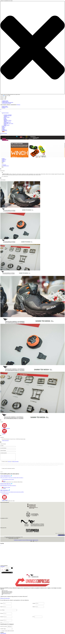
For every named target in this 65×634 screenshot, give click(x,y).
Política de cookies (4, 106)
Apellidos (34, 603)
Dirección (2, 620)
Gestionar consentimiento (4, 565)
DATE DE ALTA (4, 130)
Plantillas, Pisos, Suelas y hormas (8, 123)
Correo (16, 561)
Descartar (4, 104)
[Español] (3, 131)
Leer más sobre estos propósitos (6, 103)
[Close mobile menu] (0, 111)
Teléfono (34, 606)
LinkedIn (50, 554)
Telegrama (16, 554)
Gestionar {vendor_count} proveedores (7, 102)
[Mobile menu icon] (32, 109)
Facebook (16, 551)
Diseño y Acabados (6, 117)
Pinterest (33, 554)
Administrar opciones (5, 100)
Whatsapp (50, 551)
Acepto (2, 104)
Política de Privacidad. (15, 461)
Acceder (2, 133)
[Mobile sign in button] (0, 134)
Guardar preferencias (13, 104)
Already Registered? (3, 633)
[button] (32, 47)
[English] (2, 131)
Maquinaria (5, 119)
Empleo (3, 126)
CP (33, 616)
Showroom (3, 127)
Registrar (5, 133)
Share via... (50, 561)
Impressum (3, 107)
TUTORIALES (4, 129)
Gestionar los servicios (5, 101)
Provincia (2, 613)
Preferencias (8, 104)
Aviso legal (9, 461)
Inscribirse (2, 632)
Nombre (1, 603)
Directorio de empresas (5, 112)
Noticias (3, 128)
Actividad (2, 628)
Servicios (5, 124)
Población (2, 616)
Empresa (3, 158)
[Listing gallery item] (32, 300)
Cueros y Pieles (6, 122)
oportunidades (4, 159)
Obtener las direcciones (5, 440)
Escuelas (5, 118)
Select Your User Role (3, 626)
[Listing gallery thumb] (32, 197)
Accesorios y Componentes (8, 114)
